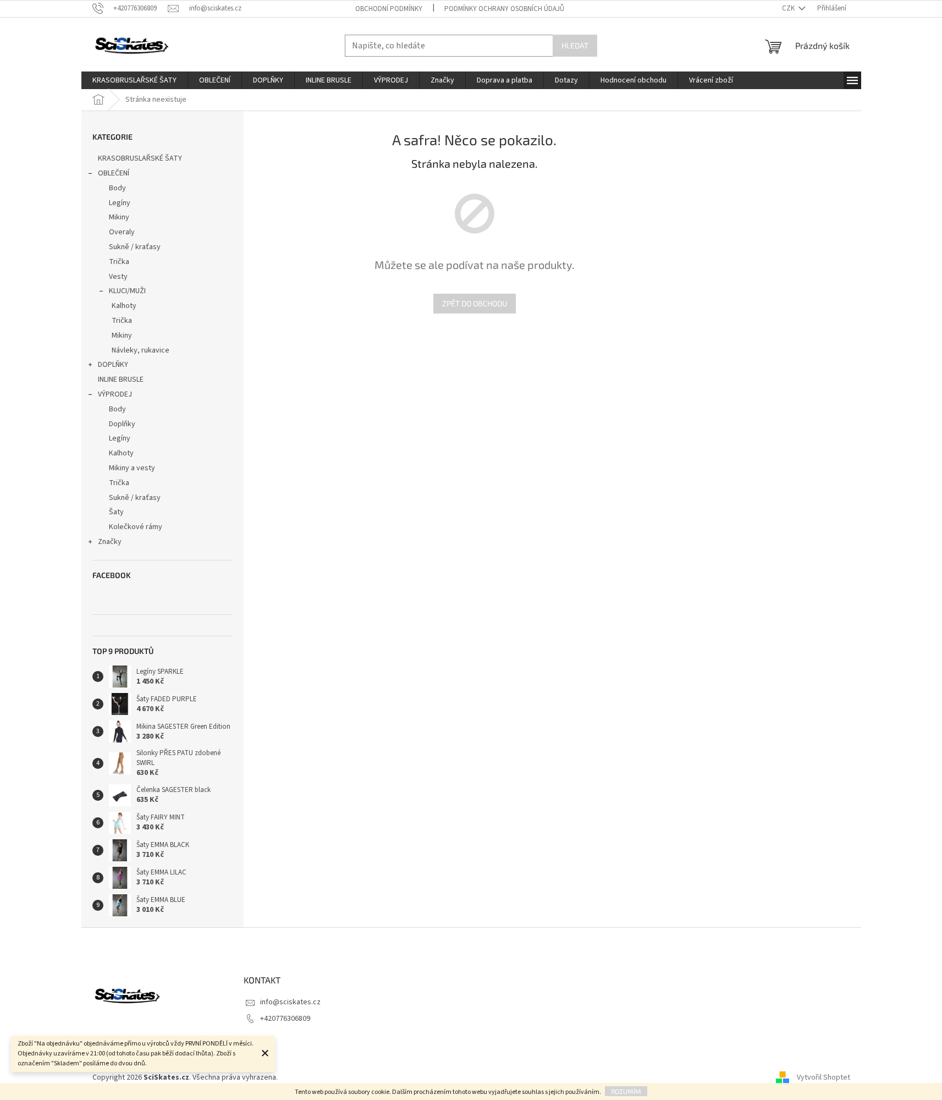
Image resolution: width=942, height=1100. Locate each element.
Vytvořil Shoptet (823, 1077)
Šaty (116, 512)
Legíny (119, 202)
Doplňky (122, 424)
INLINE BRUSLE (121, 379)
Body (117, 188)
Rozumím (626, 1091)
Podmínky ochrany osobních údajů (504, 9)
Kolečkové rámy (135, 526)
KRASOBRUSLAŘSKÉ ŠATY (140, 158)
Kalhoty (124, 305)
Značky (110, 541)
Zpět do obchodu (474, 303)
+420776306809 (285, 1018)
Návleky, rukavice (140, 350)
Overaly (122, 232)
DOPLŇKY (113, 364)
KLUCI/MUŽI (127, 290)
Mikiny (119, 217)
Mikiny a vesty (132, 468)
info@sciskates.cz (290, 1002)
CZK (789, 8)
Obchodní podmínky (388, 9)
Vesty (118, 276)
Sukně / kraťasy (135, 246)
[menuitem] (134, 80)
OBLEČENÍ (113, 173)
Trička (119, 261)
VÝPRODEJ (115, 394)
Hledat (574, 45)
